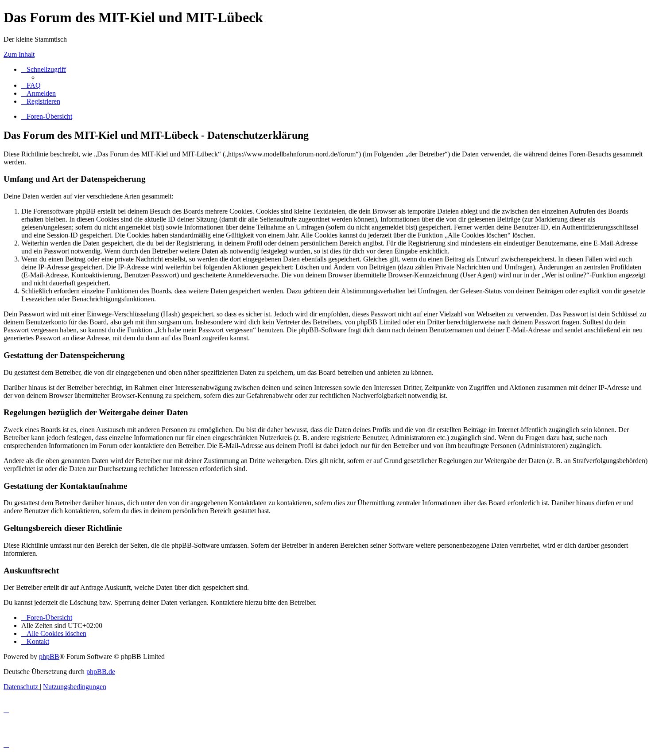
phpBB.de (100, 671)
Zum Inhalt (19, 54)
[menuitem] (31, 85)
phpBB (49, 656)
